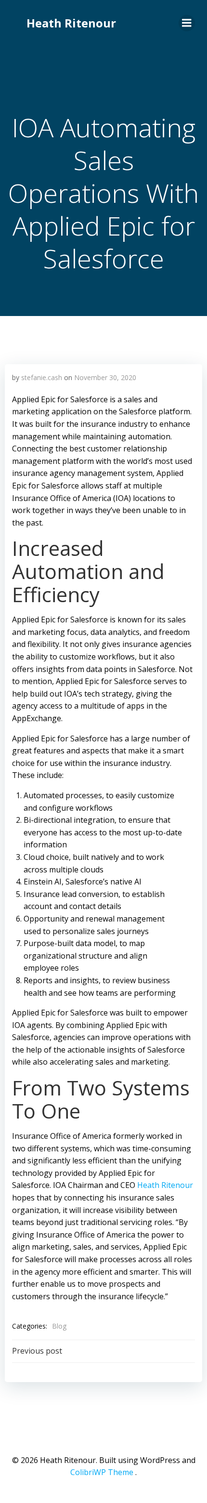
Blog (59, 1326)
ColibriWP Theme (101, 1472)
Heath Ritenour (71, 23)
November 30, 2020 (105, 377)
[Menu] (187, 23)
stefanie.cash (41, 377)
